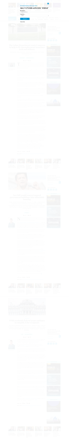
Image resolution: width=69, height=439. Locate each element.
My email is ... (23, 10)
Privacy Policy (22, 21)
